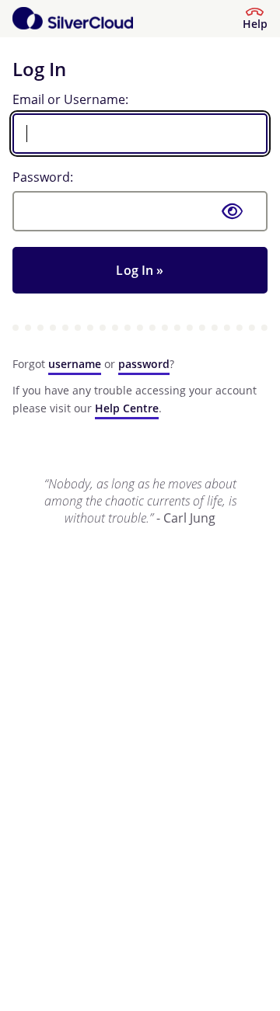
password (144, 363)
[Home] (72, 18)
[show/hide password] (232, 211)
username (74, 363)
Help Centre (127, 408)
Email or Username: (70, 99)
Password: (42, 177)
